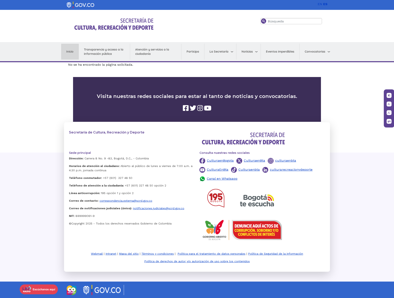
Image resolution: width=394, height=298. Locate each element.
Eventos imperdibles (280, 51)
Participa (193, 51)
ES (325, 4)
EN (320, 4)
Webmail (97, 253)
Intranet (110, 253)
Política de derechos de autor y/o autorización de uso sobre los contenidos (197, 261)
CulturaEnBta (217, 169)
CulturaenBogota (220, 160)
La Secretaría (219, 51)
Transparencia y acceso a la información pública (103, 52)
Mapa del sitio (129, 253)
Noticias (247, 51)
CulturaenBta (254, 160)
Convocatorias (315, 51)
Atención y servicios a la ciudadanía (152, 52)
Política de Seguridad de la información (275, 253)
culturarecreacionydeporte (291, 169)
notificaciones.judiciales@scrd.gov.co (158, 208)
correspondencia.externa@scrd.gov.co (126, 200)
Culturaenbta (249, 169)
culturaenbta (285, 160)
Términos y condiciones (157, 253)
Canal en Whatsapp (222, 179)
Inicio (69, 51)
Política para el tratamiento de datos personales (211, 253)
